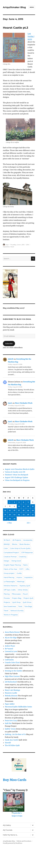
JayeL (10, 403)
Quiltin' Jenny (10, 729)
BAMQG (7, 544)
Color (6, 548)
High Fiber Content (12, 676)
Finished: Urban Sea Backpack (16, 475)
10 (19, 506)
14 (5, 510)
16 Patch (7, 540)
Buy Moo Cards (14, 780)
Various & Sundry (17, 611)
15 (10, 510)
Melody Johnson (11, 696)
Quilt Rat (8, 723)
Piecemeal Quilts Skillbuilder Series (18, 707)
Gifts (27, 569)
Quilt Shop (16, 602)
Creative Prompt (10, 557)
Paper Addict (10, 704)
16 (14, 510)
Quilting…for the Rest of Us (15, 734)
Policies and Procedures (24, 841)
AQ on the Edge (11, 638)
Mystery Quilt (25, 586)
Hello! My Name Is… (10, 835)
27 (33, 514)
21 (5, 514)
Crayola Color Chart (12, 662)
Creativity (22, 557)
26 (28, 514)
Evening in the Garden (13, 671)
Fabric (25, 565)
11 (23, 506)
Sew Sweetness (10, 606)
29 (10, 519)
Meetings (20, 582)
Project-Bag (16, 598)
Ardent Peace (10, 646)
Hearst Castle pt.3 (15, 27)
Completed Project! (11, 552)
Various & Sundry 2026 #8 (15, 472)
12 (28, 506)
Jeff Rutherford (11, 682)
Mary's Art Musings (12, 690)
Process (7, 598)
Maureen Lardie (11, 693)
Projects (7, 602)
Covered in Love (11, 651)
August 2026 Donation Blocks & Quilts (19, 469)
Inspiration (6, 247)
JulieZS (10, 359)
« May (9, 523)
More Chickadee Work (23, 403)
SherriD (8, 743)
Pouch (25, 594)
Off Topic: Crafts (10, 590)
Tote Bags (28, 606)
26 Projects (16, 540)
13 (33, 506)
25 (24, 514)
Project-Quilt (28, 598)
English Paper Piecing (12, 565)
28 (5, 519)
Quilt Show (27, 602)
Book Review (24, 544)
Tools (20, 606)
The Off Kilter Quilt (12, 745)
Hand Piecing (9, 577)
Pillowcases (16, 594)
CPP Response (27, 552)
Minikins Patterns (10, 586)
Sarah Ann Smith (11, 740)
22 (10, 514)
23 (14, 514)
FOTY (21, 569)
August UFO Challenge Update (16, 477)
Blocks (14, 544)
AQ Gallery (7, 825)
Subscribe (9, 344)
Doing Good (16, 561)
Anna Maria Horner (12, 632)
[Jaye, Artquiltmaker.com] (19, 283)
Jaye (7, 244)
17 (19, 510)
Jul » (28, 523)
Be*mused (9, 649)
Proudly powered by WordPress (12, 843)
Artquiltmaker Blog (14, 7)
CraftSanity (9, 660)
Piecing (7, 594)
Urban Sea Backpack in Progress (17, 480)
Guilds (19, 573)
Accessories (27, 540)
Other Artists (23, 590)
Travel (12, 247)
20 (33, 510)
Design (6, 561)
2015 (27, 244)
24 (19, 514)
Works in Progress (11, 615)
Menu (32, 7)
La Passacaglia (9, 582)
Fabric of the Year (10, 569)
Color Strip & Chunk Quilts (20, 548)
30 (14, 519)
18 (23, 510)
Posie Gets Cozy (11, 721)
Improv (19, 577)
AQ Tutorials (7, 830)
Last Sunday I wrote (31, 36)
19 (28, 510)
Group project (9, 573)
